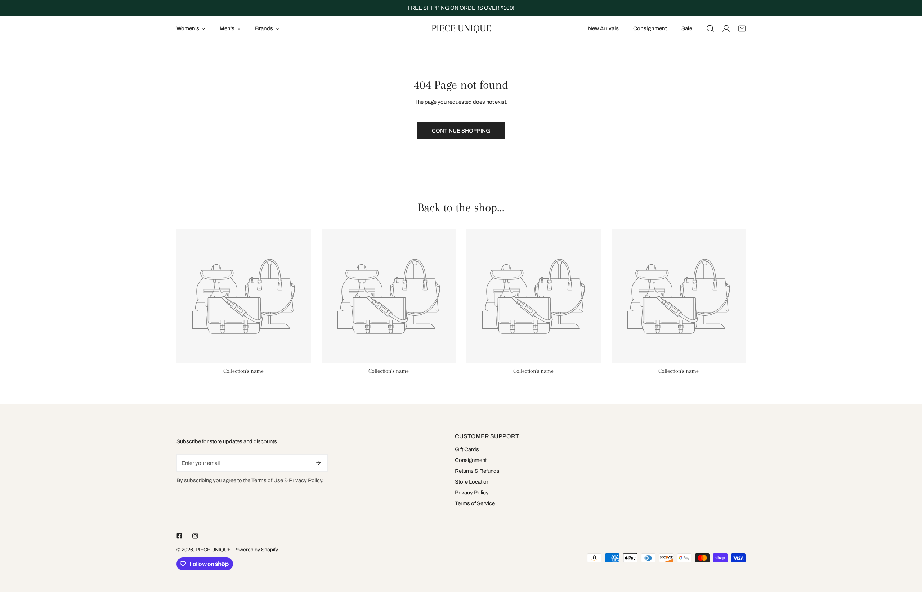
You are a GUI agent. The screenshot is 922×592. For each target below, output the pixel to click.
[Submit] (318, 462)
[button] (742, 28)
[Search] (710, 28)
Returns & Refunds (477, 471)
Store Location (472, 482)
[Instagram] (195, 535)
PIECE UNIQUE (213, 549)
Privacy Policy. (306, 480)
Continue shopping (461, 131)
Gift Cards (467, 449)
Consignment (471, 460)
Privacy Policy (472, 492)
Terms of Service (475, 503)
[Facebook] (179, 535)
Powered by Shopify (255, 549)
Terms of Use (267, 480)
